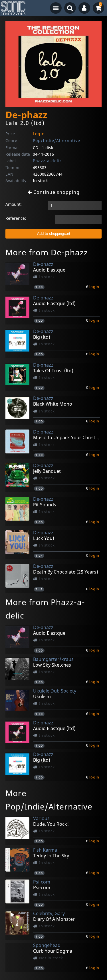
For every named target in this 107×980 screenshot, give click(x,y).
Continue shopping (56, 192)
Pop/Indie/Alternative (56, 140)
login (94, 286)
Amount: (13, 204)
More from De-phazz (46, 252)
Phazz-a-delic (47, 160)
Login (39, 133)
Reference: (15, 218)
